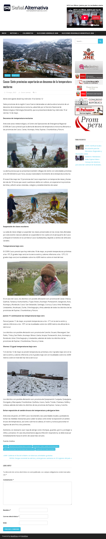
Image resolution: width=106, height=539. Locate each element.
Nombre (7, 510)
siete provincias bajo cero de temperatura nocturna (19, 449)
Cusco (5, 446)
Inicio (4, 33)
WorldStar (24, 536)
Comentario (8, 480)
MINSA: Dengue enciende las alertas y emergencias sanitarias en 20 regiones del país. (40, 458)
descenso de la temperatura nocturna (20, 446)
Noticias (13, 33)
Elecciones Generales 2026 (47, 33)
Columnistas (28, 33)
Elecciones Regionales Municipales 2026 (78, 33)
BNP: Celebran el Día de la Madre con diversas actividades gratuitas (28, 455)
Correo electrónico (11, 516)
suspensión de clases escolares (45, 449)
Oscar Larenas (26, 92)
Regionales (15, 75)
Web (5, 523)
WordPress (14, 536)
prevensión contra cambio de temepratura (45, 446)
